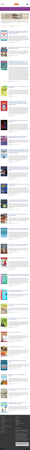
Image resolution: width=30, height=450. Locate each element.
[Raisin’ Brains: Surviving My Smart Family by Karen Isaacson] (4, 365)
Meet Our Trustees (18, 420)
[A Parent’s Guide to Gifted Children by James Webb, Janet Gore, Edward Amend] (4, 393)
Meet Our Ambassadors (19, 421)
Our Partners (17, 424)
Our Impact (17, 422)
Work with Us (3, 432)
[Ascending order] (9, 26)
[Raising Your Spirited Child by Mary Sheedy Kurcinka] (4, 262)
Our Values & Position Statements (20, 423)
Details (18, 55)
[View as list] (19, 26)
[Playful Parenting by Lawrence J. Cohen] (4, 351)
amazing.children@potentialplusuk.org (6, 426)
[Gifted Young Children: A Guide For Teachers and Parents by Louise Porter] (4, 91)
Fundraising (2, 431)
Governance (17, 425)
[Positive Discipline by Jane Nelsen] (4, 337)
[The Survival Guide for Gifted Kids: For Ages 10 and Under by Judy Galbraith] (4, 189)
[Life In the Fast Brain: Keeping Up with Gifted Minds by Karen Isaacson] (4, 309)
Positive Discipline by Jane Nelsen (14, 332)
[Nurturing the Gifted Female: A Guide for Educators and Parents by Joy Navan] (4, 322)
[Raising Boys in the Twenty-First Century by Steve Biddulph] (4, 379)
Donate (16, 4)
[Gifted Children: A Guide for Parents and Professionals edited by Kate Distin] (4, 219)
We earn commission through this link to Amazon (12, 42)
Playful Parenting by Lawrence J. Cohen (15, 346)
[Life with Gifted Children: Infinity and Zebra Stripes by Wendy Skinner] (4, 125)
